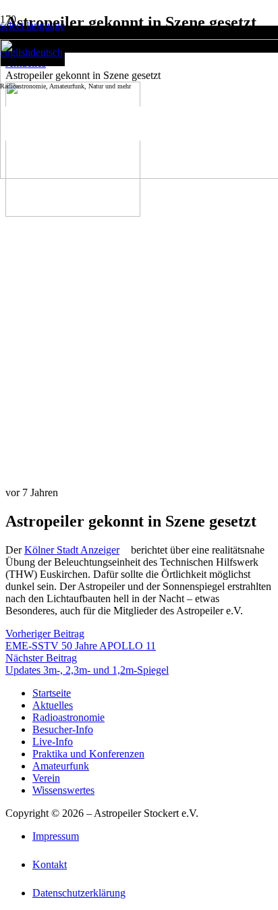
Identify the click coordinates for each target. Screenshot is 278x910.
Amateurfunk (60, 766)
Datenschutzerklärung (79, 893)
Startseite (51, 693)
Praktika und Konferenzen (88, 753)
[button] (32, 25)
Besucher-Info (62, 729)
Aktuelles (52, 705)
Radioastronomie (68, 717)
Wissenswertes (63, 790)
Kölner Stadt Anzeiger (71, 550)
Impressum (55, 836)
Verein (46, 778)
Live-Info (52, 741)
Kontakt (49, 864)
